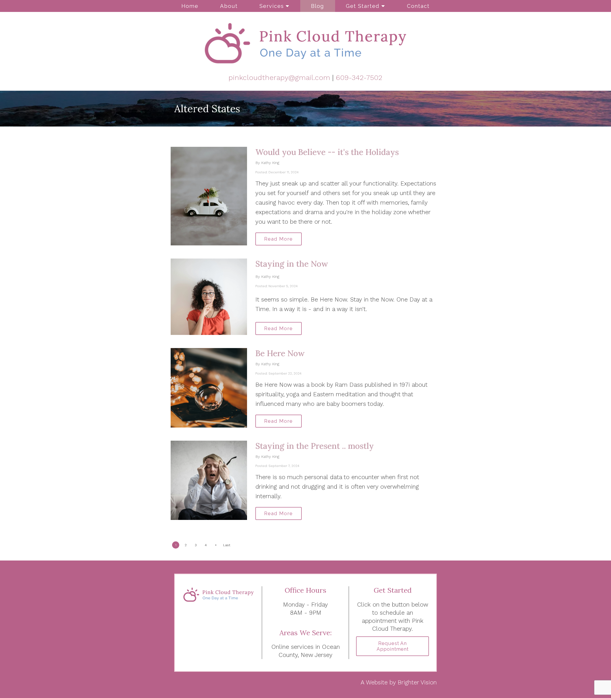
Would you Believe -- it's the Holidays (327, 152)
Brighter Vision (417, 682)
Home (189, 6)
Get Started (362, 6)
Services (271, 6)
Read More (278, 239)
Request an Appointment (393, 646)
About (229, 6)
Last (226, 545)
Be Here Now (280, 353)
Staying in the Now (291, 264)
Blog (317, 6)
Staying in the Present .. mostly (314, 446)
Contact (418, 6)
